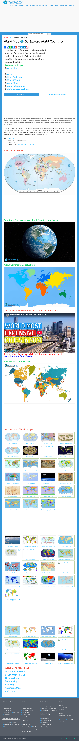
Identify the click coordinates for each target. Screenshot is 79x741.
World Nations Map (30, 509)
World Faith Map (66, 649)
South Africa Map (9, 706)
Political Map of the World (66, 470)
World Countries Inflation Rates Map (12, 600)
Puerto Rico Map (46, 720)
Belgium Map (7, 722)
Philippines (7, 714)
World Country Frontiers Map (48, 636)
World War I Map (48, 443)
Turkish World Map (30, 559)
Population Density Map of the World (48, 510)
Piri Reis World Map (12, 496)
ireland (71, 5)
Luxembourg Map (46, 724)
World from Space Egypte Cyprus (66, 663)
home (12, 37)
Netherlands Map (45, 714)
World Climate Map (30, 586)
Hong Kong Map (27, 708)
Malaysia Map (8, 726)
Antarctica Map (13, 688)
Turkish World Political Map (48, 546)
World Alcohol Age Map (12, 572)
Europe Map (11, 681)
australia (21, 5)
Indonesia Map (45, 729)
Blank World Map (48, 456)
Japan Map (26, 712)
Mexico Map (7, 708)
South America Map (15, 675)
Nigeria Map (52, 706)
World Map (19, 550)
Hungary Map (52, 708)
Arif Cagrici (12, 138)
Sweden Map (7, 724)
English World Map (12, 470)
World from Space (48, 663)
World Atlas (66, 572)
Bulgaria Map (7, 712)
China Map (44, 706)
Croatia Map (44, 726)
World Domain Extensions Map (13, 649)
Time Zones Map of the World (31, 546)
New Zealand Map (8, 701)
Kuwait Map (44, 722)
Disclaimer (63, 722)
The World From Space (12, 546)
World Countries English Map (66, 586)
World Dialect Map (66, 636)
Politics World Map (48, 496)
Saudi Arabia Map (28, 710)
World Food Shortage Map (12, 663)
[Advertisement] (39, 19)
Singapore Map (8, 710)
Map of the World (13, 443)
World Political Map (66, 496)
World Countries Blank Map (30, 636)
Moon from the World (48, 483)
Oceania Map (12, 678)
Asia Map (10, 685)
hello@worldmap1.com (65, 715)
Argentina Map (26, 731)
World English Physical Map (48, 649)
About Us (62, 719)
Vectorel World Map (66, 546)
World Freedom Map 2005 (30, 663)
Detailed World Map (13, 636)
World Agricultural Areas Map (66, 559)
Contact (61, 701)
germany (45, 5)
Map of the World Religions (12, 483)
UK (27, 5)
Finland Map (16, 724)
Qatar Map (35, 726)
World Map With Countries (13, 456)
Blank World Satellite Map (66, 456)
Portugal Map (26, 724)
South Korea (44, 710)
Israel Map (26, 706)
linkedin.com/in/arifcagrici (26, 144)
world (11, 5)
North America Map (15, 672)
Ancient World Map (30, 456)
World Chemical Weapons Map (13, 586)
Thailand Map (44, 701)
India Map (16, 712)
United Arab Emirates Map (10, 718)
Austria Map (25, 701)
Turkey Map (25, 720)
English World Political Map (30, 470)
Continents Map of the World (48, 586)
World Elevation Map (30, 649)
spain (56, 5)
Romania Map (26, 726)
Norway (15, 722)
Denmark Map (8, 729)
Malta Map (44, 708)
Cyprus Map (53, 710)
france (38, 5)
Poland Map (26, 716)
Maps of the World (30, 483)
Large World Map (30, 443)
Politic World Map (30, 496)
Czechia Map (26, 714)
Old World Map (48, 470)
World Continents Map (48, 559)
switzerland (64, 5)
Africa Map (10, 691)
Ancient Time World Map (66, 483)
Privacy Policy (70, 719)
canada (32, 5)
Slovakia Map (45, 718)
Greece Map (25, 729)
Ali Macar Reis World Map (66, 443)
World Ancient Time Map (48, 572)
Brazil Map (34, 729)
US (16, 5)
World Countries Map (13, 509)
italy (51, 5)
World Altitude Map (30, 572)
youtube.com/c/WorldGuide (18, 356)
